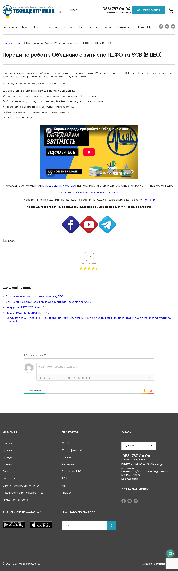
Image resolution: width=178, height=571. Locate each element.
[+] (88, 377)
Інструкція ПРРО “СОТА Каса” (25, 307)
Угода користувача (15, 499)
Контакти (123, 27)
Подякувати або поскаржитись (23, 493)
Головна (8, 443)
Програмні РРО (72, 471)
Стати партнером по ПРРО (21, 485)
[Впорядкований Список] (59, 378)
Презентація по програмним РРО (27, 312)
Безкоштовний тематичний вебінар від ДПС (34, 296)
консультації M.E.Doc (107, 192)
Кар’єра (68, 27)
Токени (66, 457)
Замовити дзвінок (148, 10)
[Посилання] (78, 378)
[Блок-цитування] (69, 378)
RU (60, 12)
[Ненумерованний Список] (64, 378)
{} (83, 377)
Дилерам (52, 27)
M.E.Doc (67, 443)
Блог (25, 27)
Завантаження (88, 27)
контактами (147, 199)
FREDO (66, 493)
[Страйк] (54, 378)
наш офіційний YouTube (60, 185)
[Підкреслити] (49, 378)
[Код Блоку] (73, 378)
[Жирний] (39, 378)
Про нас (107, 27)
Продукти (8, 27)
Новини (37, 27)
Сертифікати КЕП (73, 450)
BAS (64, 478)
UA (60, 7)
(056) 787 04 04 (116, 9)
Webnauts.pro (165, 563)
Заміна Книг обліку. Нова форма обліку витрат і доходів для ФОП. (48, 302)
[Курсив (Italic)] (44, 378)
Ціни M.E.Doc (84, 192)
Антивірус (68, 464)
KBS (64, 485)
